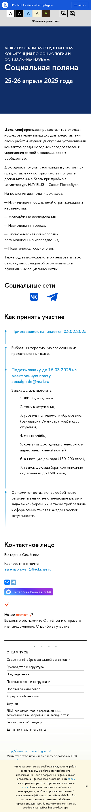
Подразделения (18, 674)
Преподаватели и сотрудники (28, 681)
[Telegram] (13, 582)
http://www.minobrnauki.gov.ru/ (29, 751)
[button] (34, 647)
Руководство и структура (25, 667)
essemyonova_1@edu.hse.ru (27, 569)
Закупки (12, 703)
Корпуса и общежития (23, 696)
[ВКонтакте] (7, 582)
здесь (71, 779)
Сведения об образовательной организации (38, 659)
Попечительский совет (23, 689)
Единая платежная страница (27, 729)
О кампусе (17, 652)
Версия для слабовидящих (25, 722)
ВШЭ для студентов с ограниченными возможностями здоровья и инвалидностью (38, 713)
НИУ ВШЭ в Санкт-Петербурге (31, 5)
